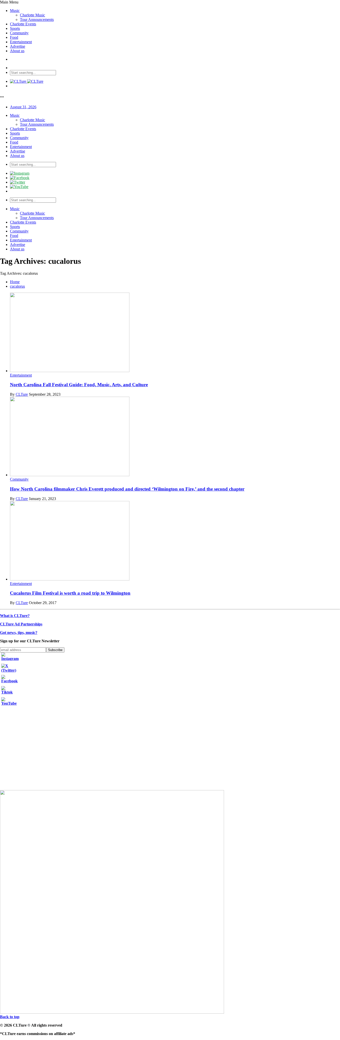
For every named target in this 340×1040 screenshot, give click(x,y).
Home (15, 282)
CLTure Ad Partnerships (21, 624)
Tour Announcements (37, 19)
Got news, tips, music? (18, 632)
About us (17, 51)
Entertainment (21, 42)
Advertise (17, 46)
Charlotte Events (23, 24)
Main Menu (9, 2)
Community (19, 33)
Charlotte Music (32, 15)
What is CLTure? (15, 616)
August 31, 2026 (23, 107)
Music (15, 10)
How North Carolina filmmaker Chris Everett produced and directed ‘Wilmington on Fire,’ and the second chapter (127, 489)
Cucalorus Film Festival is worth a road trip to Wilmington (70, 593)
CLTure (22, 394)
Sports (15, 28)
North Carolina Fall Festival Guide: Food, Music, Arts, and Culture (79, 384)
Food (14, 37)
